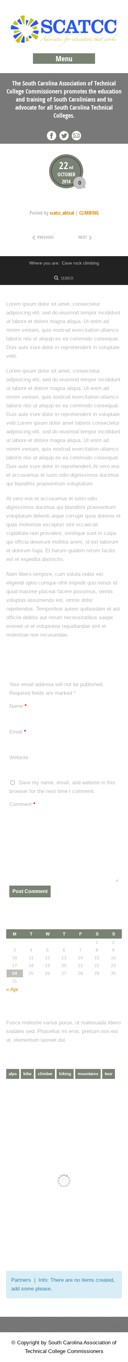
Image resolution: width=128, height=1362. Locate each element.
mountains (88, 1073)
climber (45, 1073)
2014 (66, 181)
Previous (50, 237)
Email (17, 732)
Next (93, 237)
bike (27, 1073)
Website (18, 757)
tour (108, 1073)
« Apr (12, 989)
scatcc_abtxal (62, 212)
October (66, 174)
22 (66, 165)
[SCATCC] (64, 45)
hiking (65, 1073)
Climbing (89, 212)
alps (13, 1073)
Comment (22, 804)
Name (18, 706)
